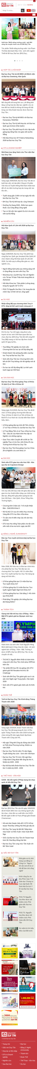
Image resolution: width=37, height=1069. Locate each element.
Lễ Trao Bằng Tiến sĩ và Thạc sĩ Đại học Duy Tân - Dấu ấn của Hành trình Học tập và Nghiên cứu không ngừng (19, 433)
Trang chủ (6, 1044)
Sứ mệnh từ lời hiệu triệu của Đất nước (26, 929)
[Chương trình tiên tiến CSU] (10, 950)
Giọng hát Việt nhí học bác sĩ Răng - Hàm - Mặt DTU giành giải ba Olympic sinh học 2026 (18, 616)
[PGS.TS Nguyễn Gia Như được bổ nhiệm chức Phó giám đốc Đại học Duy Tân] (10, 900)
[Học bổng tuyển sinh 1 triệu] (27, 1000)
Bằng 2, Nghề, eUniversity (15, 534)
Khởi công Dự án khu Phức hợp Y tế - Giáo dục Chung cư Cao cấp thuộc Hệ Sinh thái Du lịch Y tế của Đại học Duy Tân (26, 884)
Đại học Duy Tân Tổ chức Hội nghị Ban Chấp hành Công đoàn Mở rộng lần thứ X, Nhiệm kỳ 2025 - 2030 (18, 759)
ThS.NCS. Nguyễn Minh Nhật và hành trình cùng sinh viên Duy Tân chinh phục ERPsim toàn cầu (19, 662)
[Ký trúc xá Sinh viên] (10, 1001)
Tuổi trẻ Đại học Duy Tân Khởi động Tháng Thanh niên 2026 (18, 700)
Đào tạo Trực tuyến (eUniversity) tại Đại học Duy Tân (18, 539)
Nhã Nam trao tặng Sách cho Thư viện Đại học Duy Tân (18, 153)
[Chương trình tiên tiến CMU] (10, 967)
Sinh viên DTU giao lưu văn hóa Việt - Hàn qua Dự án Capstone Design (18, 463)
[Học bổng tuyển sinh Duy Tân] (10, 1017)
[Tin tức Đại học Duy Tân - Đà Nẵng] (17, 4)
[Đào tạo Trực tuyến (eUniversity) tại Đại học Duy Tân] (18, 553)
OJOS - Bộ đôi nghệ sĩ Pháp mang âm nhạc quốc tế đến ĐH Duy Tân (18, 781)
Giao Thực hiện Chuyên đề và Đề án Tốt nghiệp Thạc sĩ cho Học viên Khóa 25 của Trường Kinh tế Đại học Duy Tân (18, 442)
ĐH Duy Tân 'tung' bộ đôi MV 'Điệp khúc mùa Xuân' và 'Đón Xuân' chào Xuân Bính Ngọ (18, 831)
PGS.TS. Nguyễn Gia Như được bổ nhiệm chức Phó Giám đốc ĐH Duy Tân (25, 917)
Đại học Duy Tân (11, 1038)
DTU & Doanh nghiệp (12, 148)
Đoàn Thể (7, 695)
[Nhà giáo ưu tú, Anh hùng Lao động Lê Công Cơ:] (10, 862)
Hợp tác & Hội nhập (12, 70)
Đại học (6, 458)
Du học (6, 299)
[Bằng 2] (27, 984)
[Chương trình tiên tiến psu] (27, 950)
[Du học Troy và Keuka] (10, 984)
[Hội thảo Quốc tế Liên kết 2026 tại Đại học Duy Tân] (18, 241)
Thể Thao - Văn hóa (12, 776)
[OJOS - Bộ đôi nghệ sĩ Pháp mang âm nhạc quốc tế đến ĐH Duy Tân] (18, 795)
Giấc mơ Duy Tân (10, 853)
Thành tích (8, 609)
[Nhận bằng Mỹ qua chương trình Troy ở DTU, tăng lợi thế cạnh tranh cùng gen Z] (18, 319)
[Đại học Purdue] (27, 967)
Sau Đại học (8, 377)
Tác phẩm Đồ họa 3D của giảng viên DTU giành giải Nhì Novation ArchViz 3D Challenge (18, 670)
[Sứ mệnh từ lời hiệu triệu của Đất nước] (10, 932)
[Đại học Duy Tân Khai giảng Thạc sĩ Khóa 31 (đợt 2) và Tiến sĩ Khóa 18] (18, 397)
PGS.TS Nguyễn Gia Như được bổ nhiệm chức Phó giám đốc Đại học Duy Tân (25, 902)
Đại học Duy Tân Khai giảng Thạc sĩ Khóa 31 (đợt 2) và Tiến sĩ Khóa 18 (18, 383)
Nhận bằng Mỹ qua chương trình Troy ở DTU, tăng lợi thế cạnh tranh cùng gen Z (17, 305)
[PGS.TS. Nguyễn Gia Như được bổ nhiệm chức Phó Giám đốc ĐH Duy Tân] (10, 916)
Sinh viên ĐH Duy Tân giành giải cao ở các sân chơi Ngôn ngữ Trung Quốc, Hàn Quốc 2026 (18, 679)
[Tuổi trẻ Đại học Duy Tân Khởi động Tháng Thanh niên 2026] (18, 715)
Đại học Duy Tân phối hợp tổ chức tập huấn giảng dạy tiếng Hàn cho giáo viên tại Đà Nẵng (19, 132)
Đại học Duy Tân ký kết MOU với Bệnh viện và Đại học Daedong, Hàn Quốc (18, 75)
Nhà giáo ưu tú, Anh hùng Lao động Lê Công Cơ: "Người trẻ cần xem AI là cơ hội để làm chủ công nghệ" (26, 865)
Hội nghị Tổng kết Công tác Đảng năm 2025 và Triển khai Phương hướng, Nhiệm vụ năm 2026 (19, 745)
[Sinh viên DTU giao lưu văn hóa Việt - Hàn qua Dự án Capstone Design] (18, 478)
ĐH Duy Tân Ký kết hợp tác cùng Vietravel (18, 202)
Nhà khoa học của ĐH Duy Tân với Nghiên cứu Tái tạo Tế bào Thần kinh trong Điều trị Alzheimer (18, 277)
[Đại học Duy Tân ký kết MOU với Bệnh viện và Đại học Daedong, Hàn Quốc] (18, 89)
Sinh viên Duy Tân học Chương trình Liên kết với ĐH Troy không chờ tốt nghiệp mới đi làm (19, 361)
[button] (15, 61)
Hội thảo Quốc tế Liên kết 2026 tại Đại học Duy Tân (18, 227)
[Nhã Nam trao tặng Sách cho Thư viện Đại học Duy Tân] (18, 167)
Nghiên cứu (8, 221)
